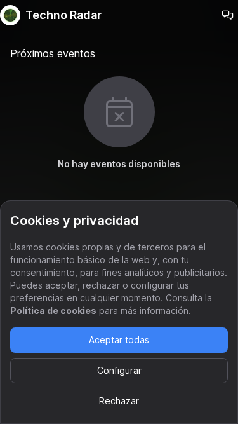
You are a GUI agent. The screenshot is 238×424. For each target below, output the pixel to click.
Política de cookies (53, 310)
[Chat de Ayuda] (228, 15)
